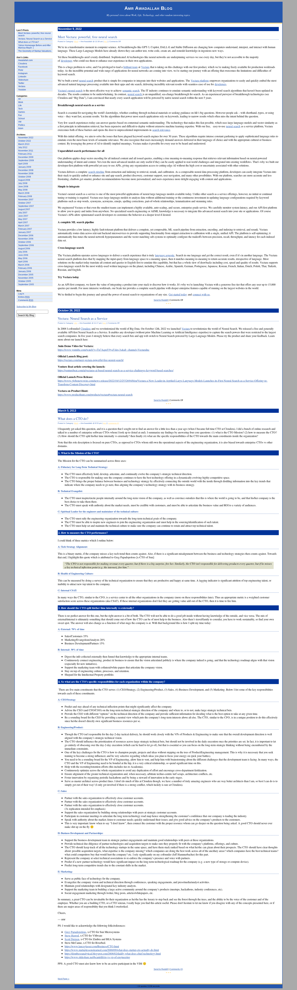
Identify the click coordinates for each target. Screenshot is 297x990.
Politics (21, 125)
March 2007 (23, 226)
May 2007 (23, 219)
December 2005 (25, 274)
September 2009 (26, 160)
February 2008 (25, 196)
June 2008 (23, 186)
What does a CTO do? (28, 42)
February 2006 (25, 268)
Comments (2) (176, 969)
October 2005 (24, 281)
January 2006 (24, 271)
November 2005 (25, 278)
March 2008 (23, 193)
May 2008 (23, 190)
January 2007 (24, 232)
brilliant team (130, 67)
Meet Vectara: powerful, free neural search (34, 34)
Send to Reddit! (161, 300)
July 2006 (22, 252)
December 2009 (25, 157)
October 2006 (24, 242)
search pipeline (96, 172)
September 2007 (26, 206)
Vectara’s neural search (70, 90)
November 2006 (25, 239)
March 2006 (23, 265)
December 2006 (25, 235)
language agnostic (164, 255)
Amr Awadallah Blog (148, 8)
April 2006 (23, 261)
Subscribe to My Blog (26, 306)
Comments (25, 300)
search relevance (161, 130)
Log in (21, 294)
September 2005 (26, 284)
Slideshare (23, 80)
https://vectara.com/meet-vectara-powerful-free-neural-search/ (91, 360)
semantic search (130, 90)
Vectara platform (200, 80)
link (105, 41)
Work (20, 102)
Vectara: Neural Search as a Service (35, 39)
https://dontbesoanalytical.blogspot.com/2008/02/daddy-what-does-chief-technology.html (113, 953)
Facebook (23, 67)
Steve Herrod (72, 935)
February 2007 (25, 229)
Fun (20, 115)
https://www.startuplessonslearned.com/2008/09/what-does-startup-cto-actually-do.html (112, 950)
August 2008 (24, 180)
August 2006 (24, 248)
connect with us (201, 294)
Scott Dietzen (72, 939)
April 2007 (23, 222)
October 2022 (24, 141)
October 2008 (24, 177)
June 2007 (23, 216)
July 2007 (22, 212)
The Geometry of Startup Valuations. (35, 51)
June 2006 (23, 255)
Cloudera (22, 63)
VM (19, 122)
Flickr (20, 70)
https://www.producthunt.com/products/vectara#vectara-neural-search (95, 394)
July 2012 (22, 147)
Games (21, 112)
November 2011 (25, 150)
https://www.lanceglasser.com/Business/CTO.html (92, 946)
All (19, 99)
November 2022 (25, 137)
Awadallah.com (25, 60)
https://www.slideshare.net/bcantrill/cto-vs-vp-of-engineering (97, 957)
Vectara (21, 86)
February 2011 (25, 154)
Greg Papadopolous (75, 932)
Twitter (21, 83)
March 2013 (23, 144)
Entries (24, 297)
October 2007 (24, 203)
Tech (20, 109)
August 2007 (24, 209)
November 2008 (25, 173)
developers (66, 60)
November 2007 (25, 199)
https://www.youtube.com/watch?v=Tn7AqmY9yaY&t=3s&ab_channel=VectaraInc (103, 349)
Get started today (178, 294)
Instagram (23, 73)
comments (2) (113, 423)
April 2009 (23, 164)
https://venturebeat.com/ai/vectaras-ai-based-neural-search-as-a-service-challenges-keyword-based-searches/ (115, 370)
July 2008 (22, 183)
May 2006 (23, 258)
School (21, 118)
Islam (20, 128)
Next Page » (63, 979)
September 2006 (26, 245)
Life (20, 105)
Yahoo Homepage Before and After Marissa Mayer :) (34, 46)
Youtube (22, 89)
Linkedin (22, 76)
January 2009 (24, 167)
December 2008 (25, 170)
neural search (86, 80)
